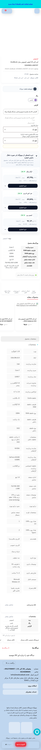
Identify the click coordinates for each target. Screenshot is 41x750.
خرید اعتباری (22, 186)
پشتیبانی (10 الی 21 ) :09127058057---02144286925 (17, 670)
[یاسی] (35, 100)
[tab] (30, 339)
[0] (4, 11)
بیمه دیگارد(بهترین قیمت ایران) (29, 134)
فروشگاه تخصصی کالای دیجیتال (30, 640)
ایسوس (5, 238)
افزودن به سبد (21, 744)
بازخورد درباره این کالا (9, 635)
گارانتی (36, 105)
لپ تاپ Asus (18, 78)
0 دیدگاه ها (5, 648)
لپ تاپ (26, 78)
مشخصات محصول (30, 339)
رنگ (37, 96)
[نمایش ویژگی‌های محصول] (5, 186)
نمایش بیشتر (9, 604)
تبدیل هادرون (34, 125)
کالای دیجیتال (34, 78)
